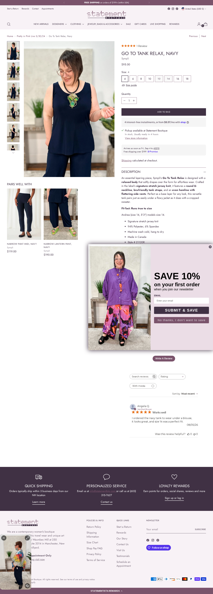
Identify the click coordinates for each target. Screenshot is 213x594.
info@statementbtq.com (103, 491)
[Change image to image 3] (13, 91)
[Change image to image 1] (13, 50)
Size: (125, 72)
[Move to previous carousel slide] (196, 456)
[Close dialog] (210, 246)
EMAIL (157, 295)
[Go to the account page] (198, 24)
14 (168, 79)
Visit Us (120, 550)
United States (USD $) (194, 8)
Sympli (125, 58)
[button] (106, 591)
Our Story (121, 538)
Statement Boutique (33, 579)
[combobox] (172, 376)
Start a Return (123, 527)
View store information (136, 138)
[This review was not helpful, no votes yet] (194, 434)
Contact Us (122, 544)
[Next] (149, 2)
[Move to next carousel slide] (203, 456)
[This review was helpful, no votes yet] (188, 434)
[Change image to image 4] (13, 112)
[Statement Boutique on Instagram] (173, 8)
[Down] (13, 152)
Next (203, 36)
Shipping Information (93, 534)
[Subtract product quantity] (124, 100)
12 (159, 79)
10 (149, 79)
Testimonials (123, 556)
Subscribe (200, 529)
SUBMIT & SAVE (181, 310)
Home (10, 36)
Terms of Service (96, 560)
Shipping (126, 160)
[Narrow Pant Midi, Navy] (24, 214)
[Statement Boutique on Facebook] (168, 8)
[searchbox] (140, 376)
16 (177, 79)
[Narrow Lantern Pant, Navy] (61, 214)
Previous (193, 36)
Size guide (131, 85)
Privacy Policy (94, 554)
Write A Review (163, 358)
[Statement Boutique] (106, 15)
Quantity (126, 94)
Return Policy (94, 527)
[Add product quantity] (134, 100)
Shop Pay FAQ (94, 548)
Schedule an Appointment (123, 564)
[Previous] (64, 2)
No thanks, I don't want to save (182, 320)
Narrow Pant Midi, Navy (22, 243)
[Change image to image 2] (13, 71)
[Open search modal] (9, 24)
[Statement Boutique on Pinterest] (177, 8)
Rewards (121, 532)
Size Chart (92, 542)
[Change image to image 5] (13, 133)
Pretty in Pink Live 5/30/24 (31, 36)
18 (187, 79)
